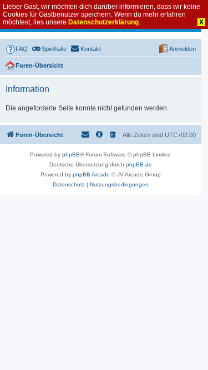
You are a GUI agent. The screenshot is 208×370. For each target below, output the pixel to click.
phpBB (71, 154)
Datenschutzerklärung (103, 22)
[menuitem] (17, 48)
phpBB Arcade (91, 174)
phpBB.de (139, 164)
